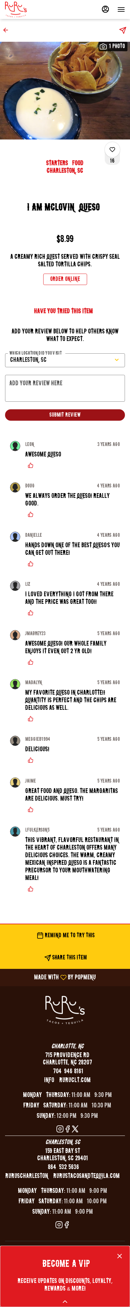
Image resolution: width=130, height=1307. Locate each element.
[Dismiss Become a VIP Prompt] (119, 1256)
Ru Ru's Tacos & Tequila (65, 1010)
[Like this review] (32, 465)
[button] (7, 30)
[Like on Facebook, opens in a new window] (67, 1130)
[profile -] (105, 9)
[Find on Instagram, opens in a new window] (60, 1130)
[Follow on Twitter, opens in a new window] (75, 1130)
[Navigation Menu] (121, 9)
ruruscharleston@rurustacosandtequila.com (62, 1176)
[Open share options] (122, 30)
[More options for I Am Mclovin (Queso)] (112, 149)
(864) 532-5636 (62, 1167)
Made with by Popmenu (50, 977)
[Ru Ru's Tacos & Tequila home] (33, 9)
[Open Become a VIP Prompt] (65, 1301)
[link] (65, 279)
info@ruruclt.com (67, 1080)
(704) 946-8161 (67, 1071)
